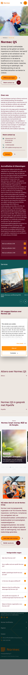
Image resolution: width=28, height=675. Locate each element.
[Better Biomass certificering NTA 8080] (12, 282)
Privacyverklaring (6, 653)
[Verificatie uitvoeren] (14, 446)
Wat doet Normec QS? (8, 558)
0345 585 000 (6, 640)
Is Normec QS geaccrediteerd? (11, 581)
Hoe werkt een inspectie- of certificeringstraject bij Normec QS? (13, 596)
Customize (13, 353)
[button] (1, 37)
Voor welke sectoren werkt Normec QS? (13, 565)
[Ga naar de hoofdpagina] (5, 3)
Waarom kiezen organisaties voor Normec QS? (12, 605)
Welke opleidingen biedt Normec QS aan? (12, 573)
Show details (20, 343)
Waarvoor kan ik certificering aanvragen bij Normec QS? (10, 588)
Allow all (14, 348)
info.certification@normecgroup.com (12, 637)
